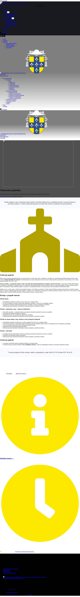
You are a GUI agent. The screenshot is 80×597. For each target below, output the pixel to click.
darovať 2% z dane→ (21, 373)
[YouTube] (4, 36)
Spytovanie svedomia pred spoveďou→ (25, 551)
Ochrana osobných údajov (9, 573)
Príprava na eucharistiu (15, 93)
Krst (10, 81)
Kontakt (5, 106)
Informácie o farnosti (11, 43)
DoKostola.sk (6, 570)
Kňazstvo (11, 88)
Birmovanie (12, 82)
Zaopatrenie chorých (11, 99)
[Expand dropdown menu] (8, 42)
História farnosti (10, 44)
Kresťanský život (7, 78)
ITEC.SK (30, 595)
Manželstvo (12, 89)
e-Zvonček (9, 47)
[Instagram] (3, 36)
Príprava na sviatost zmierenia (16, 95)
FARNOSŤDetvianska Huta (4, 75)
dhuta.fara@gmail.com (12, 592)
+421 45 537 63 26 (12, 589)
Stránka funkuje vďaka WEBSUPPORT (13, 578)
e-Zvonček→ (9, 373)
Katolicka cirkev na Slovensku (10, 568)
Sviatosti (8, 79)
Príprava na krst (13, 92)
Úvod (4, 39)
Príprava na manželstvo (15, 98)
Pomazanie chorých (14, 86)
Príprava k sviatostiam (11, 91)
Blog (4, 105)
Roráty (8, 103)
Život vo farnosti (10, 46)
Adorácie (8, 102)
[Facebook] (1, 36)
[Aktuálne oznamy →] (40, 455)
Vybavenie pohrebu (11, 100)
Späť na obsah (3, 0)
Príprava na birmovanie (15, 96)
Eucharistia (12, 84)
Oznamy (5, 40)
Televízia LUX (7, 571)
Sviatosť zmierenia (14, 85)
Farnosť (5, 42)
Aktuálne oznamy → (7, 458)
